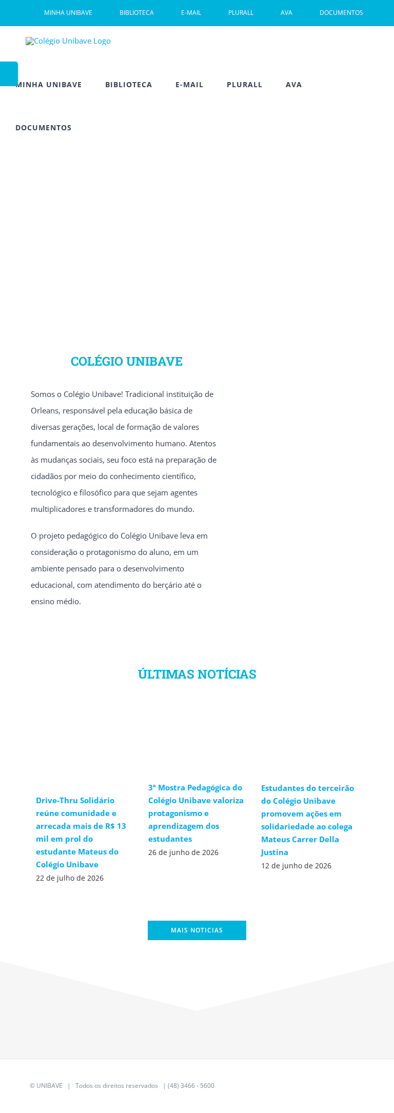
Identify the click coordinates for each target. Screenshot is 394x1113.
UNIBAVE (49, 1085)
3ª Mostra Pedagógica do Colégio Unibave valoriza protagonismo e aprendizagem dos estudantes (196, 813)
